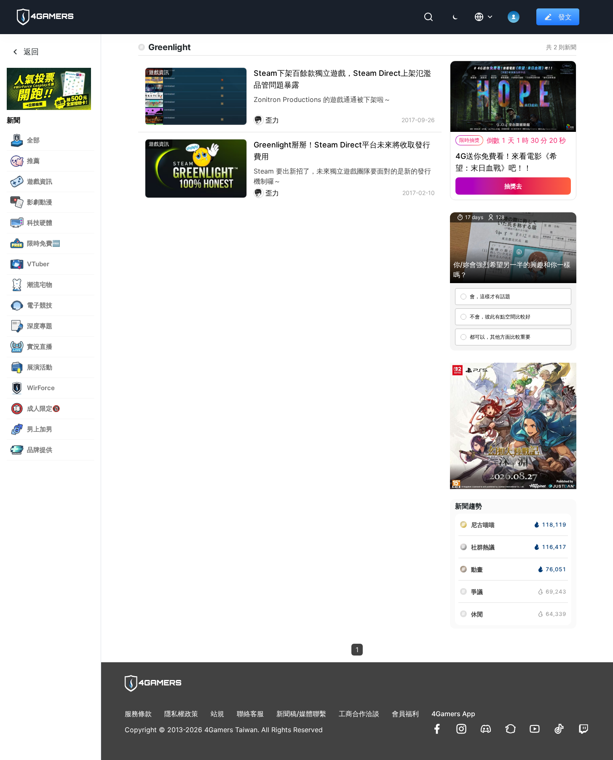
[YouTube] (535, 729)
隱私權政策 (181, 713)
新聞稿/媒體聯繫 (301, 713)
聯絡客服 (250, 713)
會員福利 (405, 713)
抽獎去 (513, 186)
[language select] (484, 16)
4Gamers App (453, 713)
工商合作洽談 (359, 713)
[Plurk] (510, 729)
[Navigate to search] (428, 16)
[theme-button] (455, 17)
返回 (31, 51)
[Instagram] (461, 729)
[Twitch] (583, 729)
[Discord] (486, 729)
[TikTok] (559, 729)
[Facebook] (437, 729)
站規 (217, 713)
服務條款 (138, 713)
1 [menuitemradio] (357, 649)
